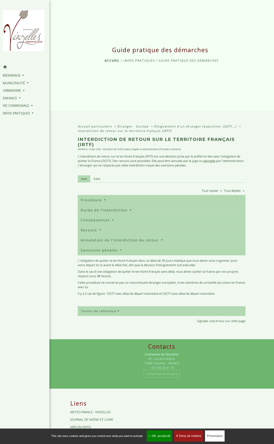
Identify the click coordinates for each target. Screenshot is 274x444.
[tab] (84, 178)
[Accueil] (25, 32)
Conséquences (96, 220)
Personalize (215, 435)
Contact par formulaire (162, 374)
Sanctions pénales (100, 250)
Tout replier (212, 191)
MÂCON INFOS (80, 427)
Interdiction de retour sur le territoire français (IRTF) (125, 131)
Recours (89, 230)
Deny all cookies (189, 435)
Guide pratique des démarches (189, 61)
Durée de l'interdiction (105, 210)
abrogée (209, 161)
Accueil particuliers (95, 126)
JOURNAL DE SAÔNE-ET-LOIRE (91, 420)
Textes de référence (98, 311)
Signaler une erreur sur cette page (221, 321)
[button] (25, 67)
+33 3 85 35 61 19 (162, 368)
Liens (78, 403)
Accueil (112, 61)
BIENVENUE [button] (12, 75)
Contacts (161, 346)
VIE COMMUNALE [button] (16, 105)
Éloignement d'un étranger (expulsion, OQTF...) (196, 126)
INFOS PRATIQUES (139, 61)
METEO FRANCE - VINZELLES (90, 412)
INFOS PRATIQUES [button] (17, 113)
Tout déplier (234, 191)
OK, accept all (160, 435)
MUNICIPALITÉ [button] (14, 83)
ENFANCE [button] (10, 98)
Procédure (92, 200)
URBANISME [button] (12, 90)
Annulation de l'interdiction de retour (120, 240)
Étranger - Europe (133, 126)
